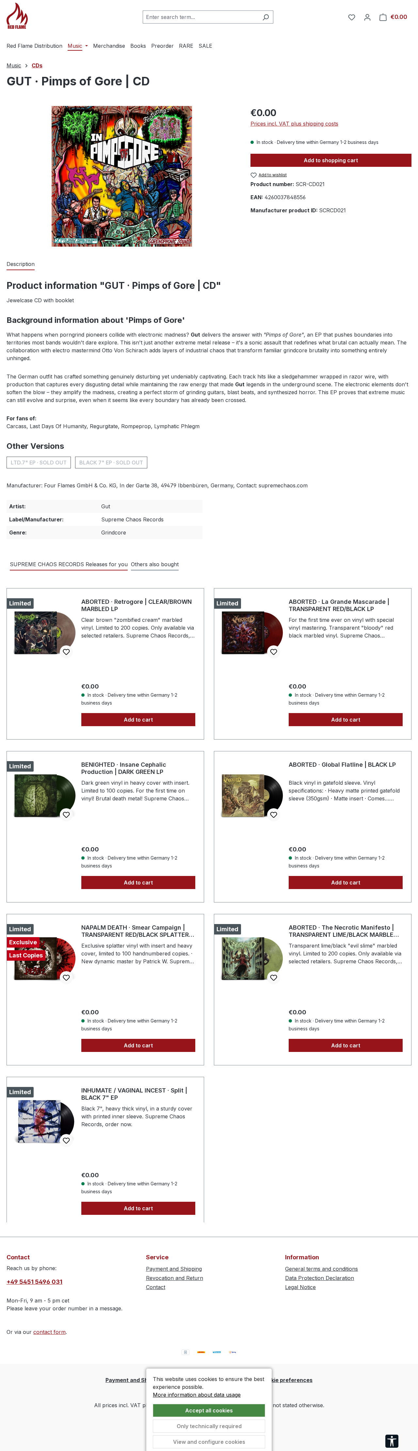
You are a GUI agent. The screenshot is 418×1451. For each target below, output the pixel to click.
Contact (155, 1287)
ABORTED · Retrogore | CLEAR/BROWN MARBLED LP (136, 605)
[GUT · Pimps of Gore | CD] (122, 176)
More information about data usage (197, 1394)
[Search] (265, 17)
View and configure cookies (209, 1442)
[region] (122, 176)
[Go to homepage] (39, 16)
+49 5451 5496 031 (34, 1281)
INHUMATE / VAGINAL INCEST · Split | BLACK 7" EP (134, 1094)
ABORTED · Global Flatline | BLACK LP (342, 764)
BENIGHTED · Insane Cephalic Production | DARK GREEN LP (123, 768)
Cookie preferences (287, 1380)
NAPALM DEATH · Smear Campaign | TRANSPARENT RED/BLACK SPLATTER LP (135, 931)
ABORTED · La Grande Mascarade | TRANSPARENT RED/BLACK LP (339, 605)
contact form (49, 1332)
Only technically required (209, 1426)
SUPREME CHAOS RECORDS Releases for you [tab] (69, 564)
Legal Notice (300, 1287)
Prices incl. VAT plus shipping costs (294, 123)
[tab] (21, 264)
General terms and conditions (321, 1269)
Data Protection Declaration (319, 1278)
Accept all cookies (209, 1410)
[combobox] (200, 17)
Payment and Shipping (174, 1269)
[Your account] (367, 17)
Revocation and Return (174, 1278)
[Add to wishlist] (66, 651)
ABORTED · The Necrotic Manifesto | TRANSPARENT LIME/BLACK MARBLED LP (343, 931)
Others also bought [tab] (155, 564)
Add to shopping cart (331, 160)
